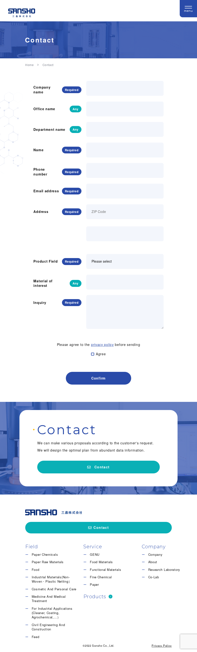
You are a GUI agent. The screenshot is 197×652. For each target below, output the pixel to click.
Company (155, 554)
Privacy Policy (162, 645)
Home (29, 64)
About (152, 562)
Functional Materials (105, 569)
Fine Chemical (101, 577)
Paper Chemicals (45, 554)
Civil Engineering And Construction (48, 627)
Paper (94, 584)
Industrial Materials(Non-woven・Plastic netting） (52, 579)
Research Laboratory (164, 569)
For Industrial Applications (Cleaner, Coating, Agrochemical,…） (52, 613)
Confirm (98, 378)
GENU (94, 554)
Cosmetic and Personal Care (54, 589)
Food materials (101, 562)
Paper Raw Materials (48, 562)
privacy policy (102, 344)
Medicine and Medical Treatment (49, 598)
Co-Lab (153, 577)
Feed (35, 637)
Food (35, 569)
